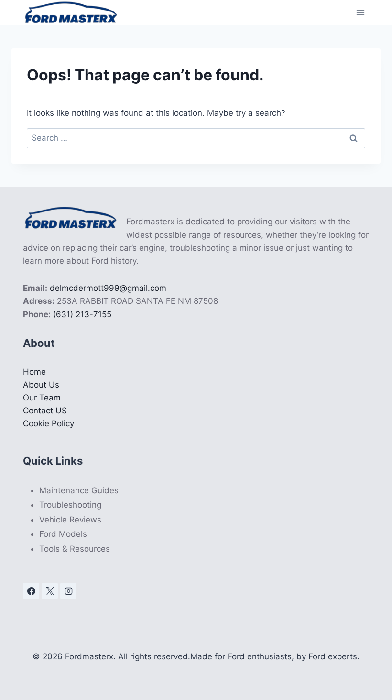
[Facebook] (31, 591)
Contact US (45, 410)
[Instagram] (68, 591)
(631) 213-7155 (82, 314)
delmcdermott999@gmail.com (108, 288)
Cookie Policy (48, 423)
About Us (41, 384)
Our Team (42, 397)
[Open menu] (360, 12)
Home (34, 372)
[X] (50, 591)
